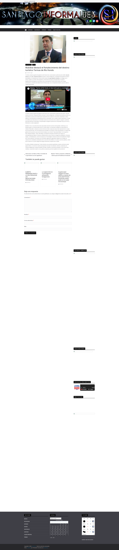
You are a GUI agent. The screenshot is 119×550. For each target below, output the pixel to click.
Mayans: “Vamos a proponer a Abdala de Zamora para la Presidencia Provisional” (60, 154)
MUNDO (26, 526)
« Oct (51, 537)
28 (59, 534)
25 (51, 534)
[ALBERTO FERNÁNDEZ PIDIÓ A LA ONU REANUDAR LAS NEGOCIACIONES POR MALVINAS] (31, 163)
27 (56, 534)
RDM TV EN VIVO (56, 29)
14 (59, 529)
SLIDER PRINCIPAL (28, 64)
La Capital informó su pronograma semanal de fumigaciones (47, 174)
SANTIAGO (30, 29)
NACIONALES (37, 29)
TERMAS (49, 29)
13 (56, 529)
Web (25, 226)
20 (56, 531)
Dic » (54, 537)
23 (64, 531)
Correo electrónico (29, 220)
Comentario (27, 197)
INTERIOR (44, 29)
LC (32, 72)
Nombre (26, 214)
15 (61, 529)
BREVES (25, 518)
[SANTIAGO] (59, 3)
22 (61, 531)
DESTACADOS (27, 521)
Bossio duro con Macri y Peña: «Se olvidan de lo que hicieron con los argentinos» (36, 154)
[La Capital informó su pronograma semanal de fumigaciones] (48, 163)
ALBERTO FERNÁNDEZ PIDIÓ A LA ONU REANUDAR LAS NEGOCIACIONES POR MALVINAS (31, 176)
